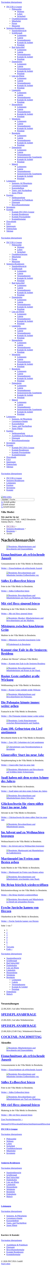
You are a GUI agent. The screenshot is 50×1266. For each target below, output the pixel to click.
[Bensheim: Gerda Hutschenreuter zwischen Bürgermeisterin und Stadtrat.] (25, 723)
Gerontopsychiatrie (20, 186)
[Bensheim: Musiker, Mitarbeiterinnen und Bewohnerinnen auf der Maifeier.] (25, 620)
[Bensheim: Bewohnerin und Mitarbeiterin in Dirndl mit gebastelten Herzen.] (25, 902)
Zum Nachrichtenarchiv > (12, 1119)
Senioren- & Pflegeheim (22, 183)
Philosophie (17, 9)
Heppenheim (17, 104)
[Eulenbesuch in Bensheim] (18, 644)
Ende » (9, 949)
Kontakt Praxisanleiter (21, 217)
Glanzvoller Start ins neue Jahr (22, 755)
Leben (19, 14)
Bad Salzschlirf (18, 47)
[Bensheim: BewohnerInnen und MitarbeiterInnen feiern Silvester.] (25, 798)
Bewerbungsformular (21, 205)
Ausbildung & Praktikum (22, 200)
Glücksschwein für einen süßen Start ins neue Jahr (22, 805)
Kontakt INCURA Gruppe (23, 212)
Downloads (11, 221)
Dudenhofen (17, 61)
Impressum (11, 226)
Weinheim (16, 119)
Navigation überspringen (11, 2)
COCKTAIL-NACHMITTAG (21, 1037)
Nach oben (5, 1264)
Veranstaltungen (24, 40)
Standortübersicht (19, 30)
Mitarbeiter (16, 21)
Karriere (9, 195)
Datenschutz (11, 228)
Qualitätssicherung (19, 18)
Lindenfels (16, 90)
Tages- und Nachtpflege (22, 190)
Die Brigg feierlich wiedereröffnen (24, 884)
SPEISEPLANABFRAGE (18, 1014)
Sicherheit (21, 16)
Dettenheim (16, 147)
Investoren (10, 207)
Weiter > (21, 568)
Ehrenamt (16, 202)
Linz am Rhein (18, 76)
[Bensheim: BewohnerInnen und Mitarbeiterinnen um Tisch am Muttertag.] (25, 598)
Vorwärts (10, 947)
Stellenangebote (18, 197)
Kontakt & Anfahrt (25, 42)
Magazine (16, 26)
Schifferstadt (17, 33)
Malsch (15, 164)
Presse (14, 23)
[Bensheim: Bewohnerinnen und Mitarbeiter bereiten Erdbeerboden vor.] (25, 575)
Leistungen (21, 35)
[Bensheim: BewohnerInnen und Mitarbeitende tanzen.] (25, 826)
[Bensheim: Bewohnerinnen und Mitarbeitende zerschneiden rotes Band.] (25, 879)
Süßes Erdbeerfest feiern (18, 580)
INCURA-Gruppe (14, 7)
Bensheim (16, 133)
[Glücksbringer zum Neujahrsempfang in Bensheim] (25, 749)
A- (2, 507)
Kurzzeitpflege (18, 188)
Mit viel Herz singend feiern (20, 603)
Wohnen (20, 11)
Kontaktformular (19, 219)
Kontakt (9, 209)
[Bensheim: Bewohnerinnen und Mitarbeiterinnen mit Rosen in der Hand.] (25, 670)
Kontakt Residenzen (20, 214)
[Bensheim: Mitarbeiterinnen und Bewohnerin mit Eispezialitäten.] (25, 549)
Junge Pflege (17, 193)
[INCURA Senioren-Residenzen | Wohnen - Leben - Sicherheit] (6, 497)
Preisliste (21, 45)
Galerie (20, 38)
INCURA (10, 526)
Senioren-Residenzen (15, 28)
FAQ (8, 224)
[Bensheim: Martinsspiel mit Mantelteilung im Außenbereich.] (25, 853)
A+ (2, 502)
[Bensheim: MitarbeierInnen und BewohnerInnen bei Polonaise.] (25, 697)
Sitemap (9, 231)
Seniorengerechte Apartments (29, 157)
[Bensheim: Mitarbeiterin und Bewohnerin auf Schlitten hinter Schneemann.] (25, 772)
